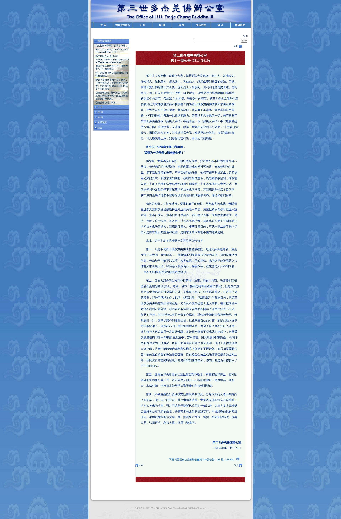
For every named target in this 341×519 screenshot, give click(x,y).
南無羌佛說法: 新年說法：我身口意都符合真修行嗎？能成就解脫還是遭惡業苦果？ (112, 95)
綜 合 (221, 25)
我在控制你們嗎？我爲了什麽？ (111, 45)
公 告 (142, 25)
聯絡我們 (240, 25)
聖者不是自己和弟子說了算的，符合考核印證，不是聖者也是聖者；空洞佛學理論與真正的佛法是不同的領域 (111, 84)
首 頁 (103, 25)
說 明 (162, 25)
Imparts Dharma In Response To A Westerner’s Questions (112, 61)
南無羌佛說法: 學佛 (105, 102)
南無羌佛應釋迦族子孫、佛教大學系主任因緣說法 (111, 67)
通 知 (182, 25)
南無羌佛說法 (122, 25)
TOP (140, 465)
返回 (236, 46)
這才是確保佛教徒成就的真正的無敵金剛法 (111, 74)
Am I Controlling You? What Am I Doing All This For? (111, 50)
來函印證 (201, 25)
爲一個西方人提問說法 (106, 55)
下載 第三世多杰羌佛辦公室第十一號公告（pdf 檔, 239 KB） (202, 459)
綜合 (100, 127)
